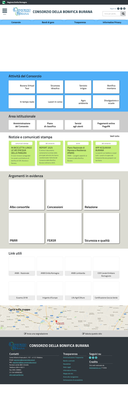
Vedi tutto (114, 136)
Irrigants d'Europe (50, 297)
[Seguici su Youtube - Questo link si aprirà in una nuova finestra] (124, 8)
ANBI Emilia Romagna (50, 273)
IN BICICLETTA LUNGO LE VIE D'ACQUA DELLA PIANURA (21, 150)
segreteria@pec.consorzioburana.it (24, 362)
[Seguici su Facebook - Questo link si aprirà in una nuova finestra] (118, 8)
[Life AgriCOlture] (78, 288)
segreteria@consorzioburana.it (24, 360)
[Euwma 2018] (22, 288)
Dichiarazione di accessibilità (73, 380)
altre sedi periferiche (16, 375)
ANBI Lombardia (78, 273)
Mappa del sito (68, 374)
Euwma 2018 (22, 297)
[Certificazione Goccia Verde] (106, 288)
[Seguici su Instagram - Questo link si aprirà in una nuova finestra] (121, 8)
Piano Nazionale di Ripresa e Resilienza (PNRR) (76, 150)
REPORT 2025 (46, 147)
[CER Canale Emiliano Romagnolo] (106, 264)
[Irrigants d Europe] (50, 288)
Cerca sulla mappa (19, 309)
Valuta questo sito (93, 333)
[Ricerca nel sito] (123, 13)
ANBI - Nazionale (22, 273)
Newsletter (67, 364)
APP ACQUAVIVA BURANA (103, 149)
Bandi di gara (48, 22)
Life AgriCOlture (78, 297)
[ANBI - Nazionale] (22, 264)
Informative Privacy (112, 22)
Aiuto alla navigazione (70, 377)
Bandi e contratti (69, 361)
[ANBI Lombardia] (78, 264)
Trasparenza (80, 22)
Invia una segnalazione (37, 333)
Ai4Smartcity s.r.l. (95, 368)
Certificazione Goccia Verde (106, 297)
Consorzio (16, 22)
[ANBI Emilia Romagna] (50, 264)
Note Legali (67, 367)
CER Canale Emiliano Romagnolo (106, 274)
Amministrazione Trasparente (73, 357)
